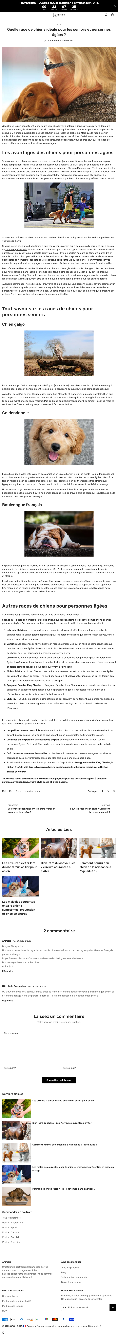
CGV (4, 1310)
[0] (112, 15)
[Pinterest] (108, 791)
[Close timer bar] (115, 5)
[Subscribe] (113, 1307)
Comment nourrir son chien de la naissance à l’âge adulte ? (95, 867)
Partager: (92, 791)
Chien (19, 791)
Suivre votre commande (74, 1277)
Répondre (7, 971)
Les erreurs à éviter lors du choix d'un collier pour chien (19, 867)
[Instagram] (3, 1332)
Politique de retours (12, 1306)
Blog (59, 24)
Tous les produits (70, 1267)
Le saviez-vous (31, 791)
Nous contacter (10, 1296)
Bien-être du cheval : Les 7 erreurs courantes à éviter (58, 867)
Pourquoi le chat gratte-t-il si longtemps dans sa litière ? (63, 1188)
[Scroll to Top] (112, 1322)
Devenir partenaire (71, 1282)
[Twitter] (114, 791)
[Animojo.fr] (59, 15)
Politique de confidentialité (16, 1301)
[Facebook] (102, 791)
